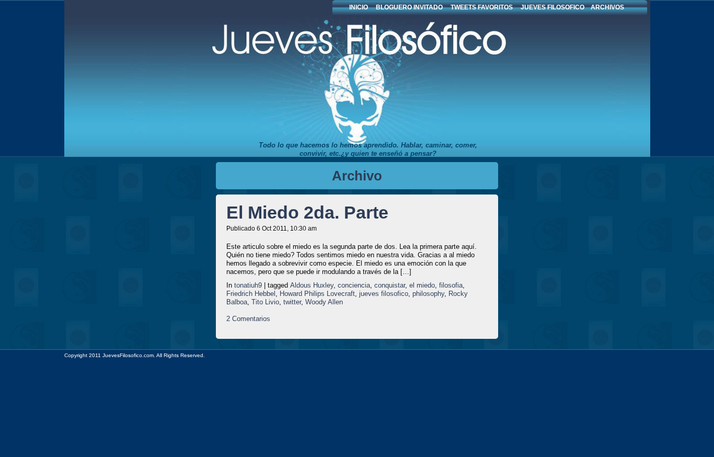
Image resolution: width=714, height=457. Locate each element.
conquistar (389, 285)
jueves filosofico (383, 294)
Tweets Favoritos (482, 7)
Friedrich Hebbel (250, 294)
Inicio (358, 7)
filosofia (451, 285)
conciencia (354, 285)
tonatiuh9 (248, 285)
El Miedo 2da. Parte (307, 212)
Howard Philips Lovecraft (317, 294)
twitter (292, 302)
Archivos (607, 7)
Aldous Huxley (311, 285)
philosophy (428, 294)
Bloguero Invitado (409, 7)
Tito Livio (265, 302)
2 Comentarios (248, 319)
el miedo (422, 285)
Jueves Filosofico (310, 78)
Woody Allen (324, 302)
